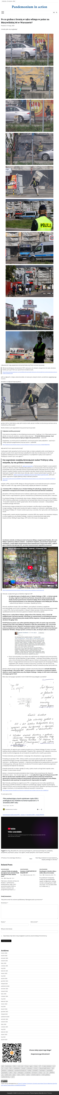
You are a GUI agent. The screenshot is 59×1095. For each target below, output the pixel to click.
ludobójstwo (17, 1068)
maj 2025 (3, 968)
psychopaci (11, 852)
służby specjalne (30, 852)
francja (26, 1066)
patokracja (10, 1070)
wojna (14, 1074)
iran (54, 1066)
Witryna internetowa (6, 929)
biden (14, 1066)
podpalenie (4, 852)
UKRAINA (52, 1072)
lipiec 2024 (3, 993)
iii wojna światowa (46, 1066)
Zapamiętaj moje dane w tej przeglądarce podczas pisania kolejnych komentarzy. (25, 936)
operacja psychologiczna (25, 851)
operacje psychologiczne (39, 851)
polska (29, 1070)
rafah (10, 1072)
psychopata (49, 1070)
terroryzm (34, 1072)
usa (2, 1074)
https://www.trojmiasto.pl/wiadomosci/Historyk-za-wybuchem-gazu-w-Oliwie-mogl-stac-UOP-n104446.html (25, 790)
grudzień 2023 (4, 1011)
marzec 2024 (4, 1004)
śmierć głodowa (46, 1074)
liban (10, 1068)
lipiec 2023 (3, 1024)
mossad (23, 1068)
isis (2, 1068)
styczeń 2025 (4, 978)
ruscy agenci (22, 852)
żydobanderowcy (6, 1077)
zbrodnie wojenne (35, 1074)
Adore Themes (48, 1093)
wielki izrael (8, 1074)
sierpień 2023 (4, 1021)
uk (47, 1072)
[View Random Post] (54, 12)
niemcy (35, 1068)
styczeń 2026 (4, 955)
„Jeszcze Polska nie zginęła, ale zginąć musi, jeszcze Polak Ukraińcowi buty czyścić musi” (10, 873)
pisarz (2, 878)
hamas (35, 1066)
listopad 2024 (4, 983)
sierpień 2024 (4, 991)
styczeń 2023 (4, 1039)
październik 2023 (5, 1016)
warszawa (47, 852)
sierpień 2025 (4, 960)
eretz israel (20, 1066)
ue (44, 1072)
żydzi (13, 1077)
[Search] (56, 12)
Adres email (34, 922)
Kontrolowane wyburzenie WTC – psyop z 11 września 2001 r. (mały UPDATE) (23, 815)
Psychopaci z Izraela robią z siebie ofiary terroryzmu (47, 872)
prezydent (35, 1070)
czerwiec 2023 (4, 1027)
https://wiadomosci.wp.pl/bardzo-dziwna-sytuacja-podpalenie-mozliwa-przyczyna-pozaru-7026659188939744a (26, 444)
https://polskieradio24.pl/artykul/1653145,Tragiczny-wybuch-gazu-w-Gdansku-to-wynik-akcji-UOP (23, 590)
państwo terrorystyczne (20, 1070)
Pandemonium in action (29, 6)
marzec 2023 (4, 1034)
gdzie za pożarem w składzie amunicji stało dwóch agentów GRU (31, 475)
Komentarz (4, 903)
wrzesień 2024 (4, 988)
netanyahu (29, 1068)
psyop (16, 852)
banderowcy (8, 1066)
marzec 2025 (4, 973)
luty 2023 (3, 1037)
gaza (31, 1066)
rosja (15, 1072)
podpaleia (49, 851)
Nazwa (3, 922)
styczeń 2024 (4, 1009)
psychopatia (4, 1072)
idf (40, 1066)
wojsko (28, 1074)
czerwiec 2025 (4, 965)
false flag (7, 851)
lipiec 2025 (3, 963)
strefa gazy (20, 1072)
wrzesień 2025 (4, 958)
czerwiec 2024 (4, 996)
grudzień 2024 (4, 981)
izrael (6, 1068)
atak (3, 1066)
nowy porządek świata (44, 1068)
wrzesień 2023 (4, 1019)
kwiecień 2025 (4, 971)
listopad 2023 (4, 1014)
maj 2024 (3, 999)
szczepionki (27, 1072)
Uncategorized (5, 869)
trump (40, 1072)
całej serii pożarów (28, 466)
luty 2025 (3, 976)
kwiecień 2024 (4, 1001)
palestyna (4, 1070)
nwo (53, 1068)
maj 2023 (3, 1029)
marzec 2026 (4, 953)
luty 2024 (3, 1006)
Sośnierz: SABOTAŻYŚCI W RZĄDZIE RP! (28, 872)
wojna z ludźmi (21, 1074)
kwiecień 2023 (4, 1032)
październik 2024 (5, 986)
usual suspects (39, 852)
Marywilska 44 (14, 851)
